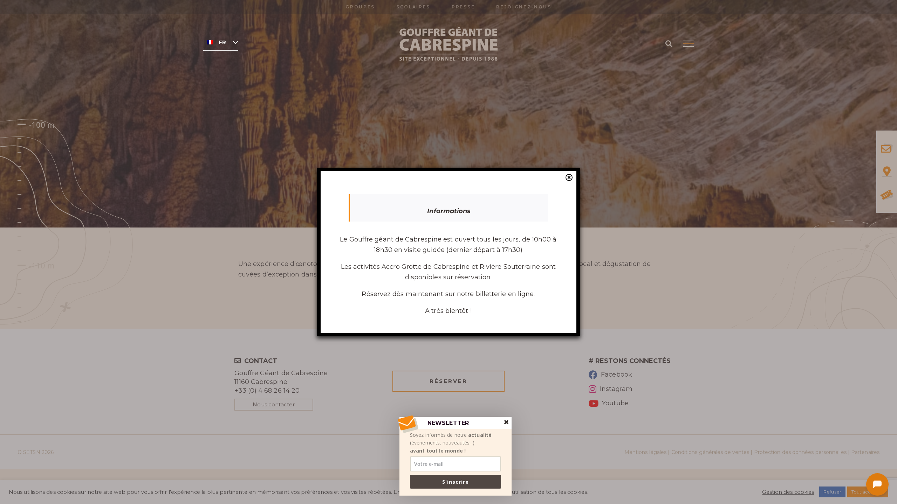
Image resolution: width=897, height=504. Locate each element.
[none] (220, 42)
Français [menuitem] (222, 42)
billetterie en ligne (505, 294)
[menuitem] (220, 42)
